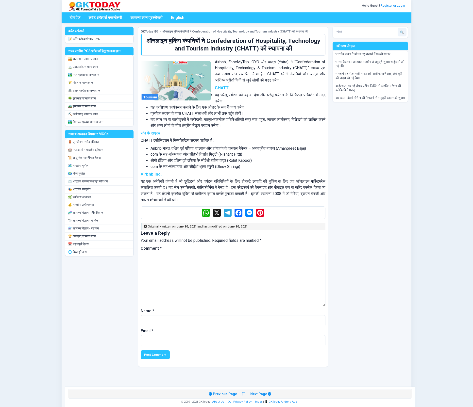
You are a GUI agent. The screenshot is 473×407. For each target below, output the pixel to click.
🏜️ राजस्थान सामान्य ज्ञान (83, 59)
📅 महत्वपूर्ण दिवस (78, 244)
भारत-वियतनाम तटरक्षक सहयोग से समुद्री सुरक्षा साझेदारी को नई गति (370, 64)
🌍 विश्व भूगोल (76, 173)
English (177, 17)
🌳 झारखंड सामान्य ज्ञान (82, 98)
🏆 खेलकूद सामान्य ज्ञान (82, 236)
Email (147, 330)
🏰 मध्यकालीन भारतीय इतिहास (85, 150)
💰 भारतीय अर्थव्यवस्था (81, 205)
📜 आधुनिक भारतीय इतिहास (84, 158)
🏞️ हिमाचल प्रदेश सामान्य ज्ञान (85, 122)
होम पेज (75, 17)
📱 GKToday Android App (281, 401)
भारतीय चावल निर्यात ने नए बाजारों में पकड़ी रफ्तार (363, 54)
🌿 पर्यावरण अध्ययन (79, 197)
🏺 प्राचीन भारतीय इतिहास (83, 142)
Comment (151, 248)
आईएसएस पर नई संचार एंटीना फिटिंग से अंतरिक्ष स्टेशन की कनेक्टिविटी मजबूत (368, 88)
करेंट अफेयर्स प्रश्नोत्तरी (105, 17)
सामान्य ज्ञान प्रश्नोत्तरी (147, 17)
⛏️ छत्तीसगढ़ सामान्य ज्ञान (83, 114)
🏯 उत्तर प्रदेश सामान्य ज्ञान (84, 90)
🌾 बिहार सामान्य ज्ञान (80, 82)
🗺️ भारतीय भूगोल (78, 165)
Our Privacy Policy (240, 401)
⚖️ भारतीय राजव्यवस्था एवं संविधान (88, 181)
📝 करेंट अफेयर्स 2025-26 (84, 39)
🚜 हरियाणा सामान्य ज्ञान (82, 106)
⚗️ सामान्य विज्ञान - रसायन (83, 228)
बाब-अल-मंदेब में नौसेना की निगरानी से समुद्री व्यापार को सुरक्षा (370, 98)
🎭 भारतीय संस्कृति (79, 189)
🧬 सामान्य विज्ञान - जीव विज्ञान (85, 212)
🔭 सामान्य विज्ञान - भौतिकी (83, 220)
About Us (218, 401)
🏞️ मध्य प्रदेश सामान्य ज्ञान (83, 75)
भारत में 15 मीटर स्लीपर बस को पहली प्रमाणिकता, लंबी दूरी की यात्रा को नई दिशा (369, 76)
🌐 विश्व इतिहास (77, 252)
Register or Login (393, 5)
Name (147, 311)
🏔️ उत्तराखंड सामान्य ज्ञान (83, 67)
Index (258, 401)
